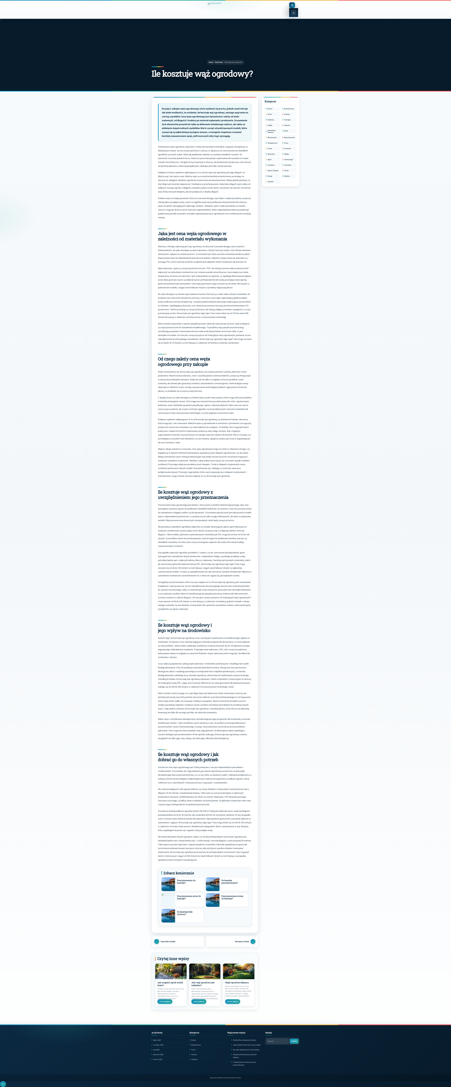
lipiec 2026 (157, 1040)
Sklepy (286, 154)
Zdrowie (271, 181)
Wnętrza (287, 176)
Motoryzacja (272, 137)
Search (294, 1041)
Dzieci (270, 114)
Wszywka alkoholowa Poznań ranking (246, 1050)
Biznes (270, 109)
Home (211, 62)
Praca (286, 143)
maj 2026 (156, 1050)
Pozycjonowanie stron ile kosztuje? (189, 897)
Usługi (270, 176)
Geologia (287, 120)
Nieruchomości (289, 137)
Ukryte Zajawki (273, 170)
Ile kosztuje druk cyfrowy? (184, 913)
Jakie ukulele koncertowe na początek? (247, 1045)
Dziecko (287, 114)
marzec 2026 (157, 1059)
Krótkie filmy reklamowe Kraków (244, 1040)
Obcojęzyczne (272, 143)
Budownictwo (289, 109)
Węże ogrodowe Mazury (237, 982)
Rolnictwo (219, 62)
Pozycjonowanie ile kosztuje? (186, 881)
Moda (286, 131)
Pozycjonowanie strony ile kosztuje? (232, 897)
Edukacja (271, 120)
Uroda (286, 170)
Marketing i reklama (272, 131)
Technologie (288, 159)
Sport (270, 159)
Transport (271, 165)
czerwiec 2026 (158, 1045)
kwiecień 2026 (158, 1054)
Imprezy (287, 125)
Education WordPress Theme (225, 1078)
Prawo (270, 148)
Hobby (270, 125)
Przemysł (287, 148)
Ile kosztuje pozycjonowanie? (229, 881)
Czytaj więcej (164, 1001)
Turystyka (287, 165)
